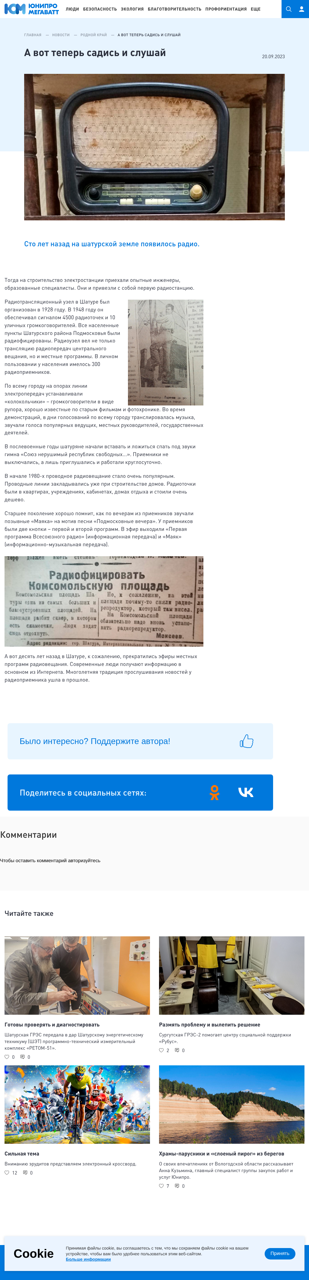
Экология (132, 9)
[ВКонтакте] (246, 792)
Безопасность (100, 9)
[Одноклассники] (214, 792)
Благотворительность (175, 9)
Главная (33, 35)
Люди (72, 9)
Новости (61, 35)
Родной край (94, 35)
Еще (256, 9)
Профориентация (226, 9)
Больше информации (88, 1259)
